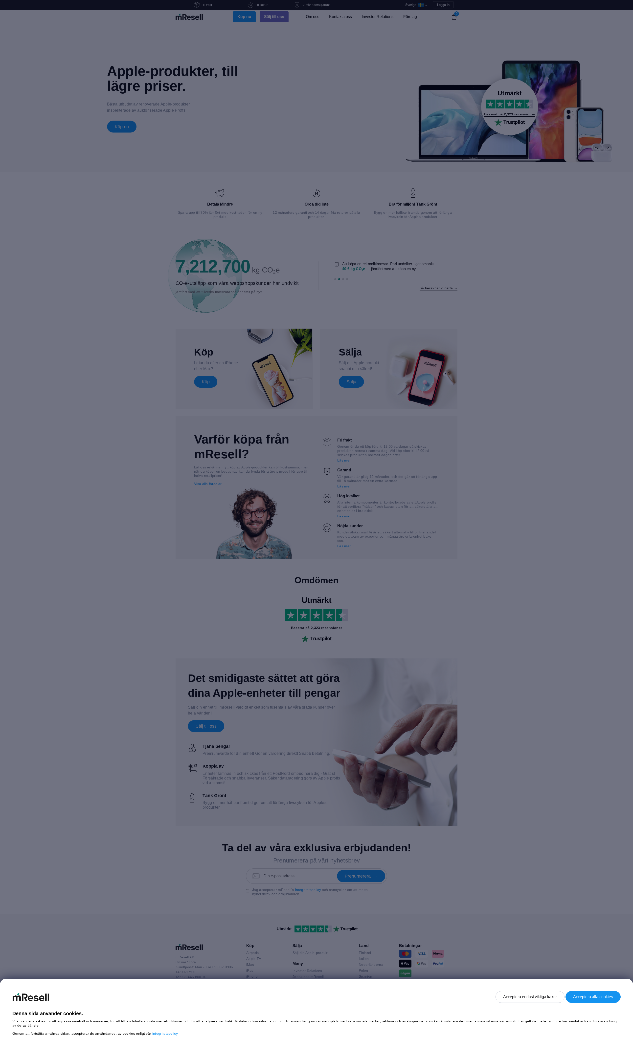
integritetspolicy (165, 1033)
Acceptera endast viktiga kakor (530, 997)
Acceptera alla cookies (593, 997)
